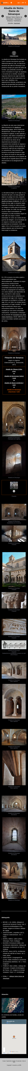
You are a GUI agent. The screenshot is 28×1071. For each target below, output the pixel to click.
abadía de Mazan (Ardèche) (10, 201)
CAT (19, 2)
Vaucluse (17, 23)
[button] (25, 2)
